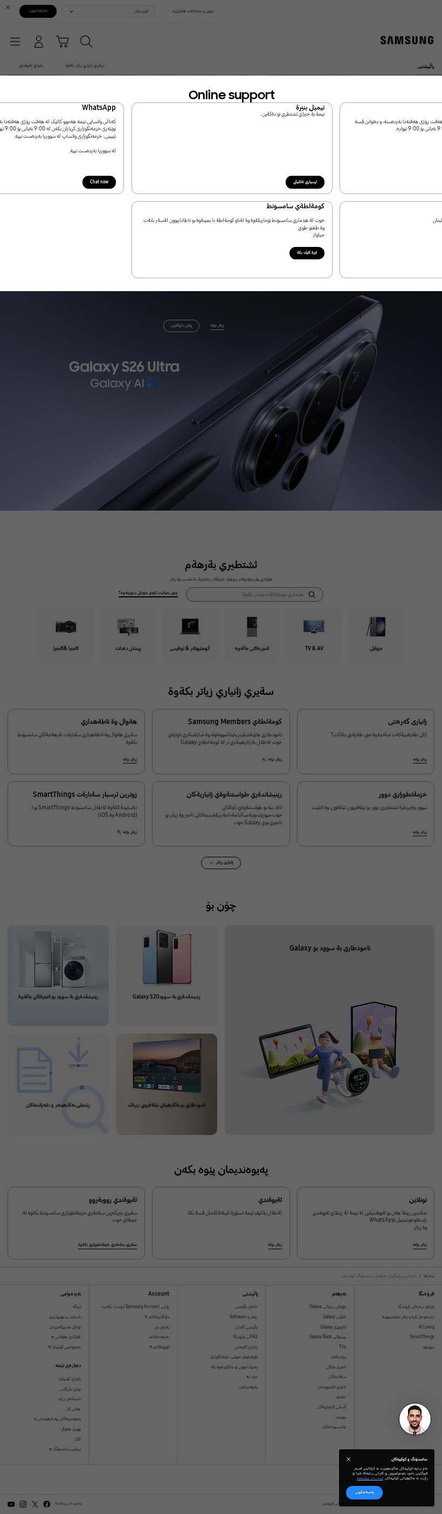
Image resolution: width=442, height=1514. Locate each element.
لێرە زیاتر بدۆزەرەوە (370, 1478)
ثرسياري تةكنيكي (305, 182)
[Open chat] (415, 1419)
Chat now (99, 182)
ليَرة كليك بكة (307, 252)
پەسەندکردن (364, 1492)
